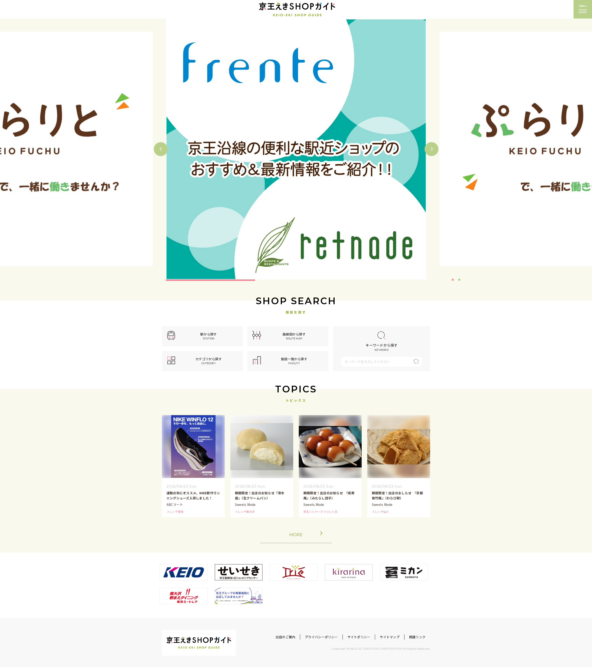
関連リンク (417, 637)
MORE (296, 534)
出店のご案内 (285, 637)
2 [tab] (459, 280)
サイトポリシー (358, 637)
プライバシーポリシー (321, 637)
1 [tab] (453, 280)
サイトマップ (389, 637)
